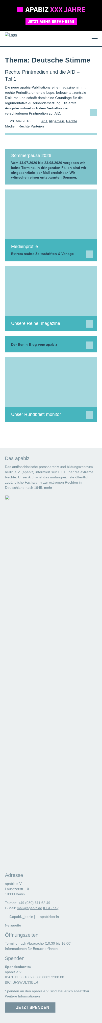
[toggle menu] (94, 38)
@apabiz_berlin (21, 917)
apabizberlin (49, 917)
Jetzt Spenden (31, 1007)
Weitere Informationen (22, 996)
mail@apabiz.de (29, 908)
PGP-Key (51, 908)
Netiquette (13, 925)
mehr (48, 488)
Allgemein (56, 121)
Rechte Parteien (31, 126)
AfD (44, 121)
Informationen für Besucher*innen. (32, 949)
